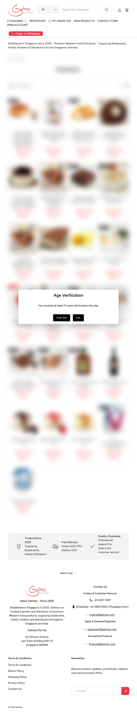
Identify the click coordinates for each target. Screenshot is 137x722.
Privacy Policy (16, 682)
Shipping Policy (17, 676)
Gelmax (19, 707)
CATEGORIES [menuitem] (15, 21)
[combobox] (75, 9)
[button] (127, 10)
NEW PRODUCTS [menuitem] (84, 21)
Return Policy (16, 670)
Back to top (66, 573)
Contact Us (15, 688)
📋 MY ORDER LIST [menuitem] (59, 21)
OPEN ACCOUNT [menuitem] (17, 25)
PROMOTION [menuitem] (37, 21)
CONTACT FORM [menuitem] (107, 21)
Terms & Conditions (19, 664)
